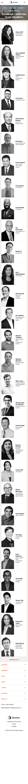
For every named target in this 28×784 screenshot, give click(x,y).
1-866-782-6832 (9, 704)
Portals (14, 724)
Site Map (14, 726)
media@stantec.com (15, 707)
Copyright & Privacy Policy (14, 721)
